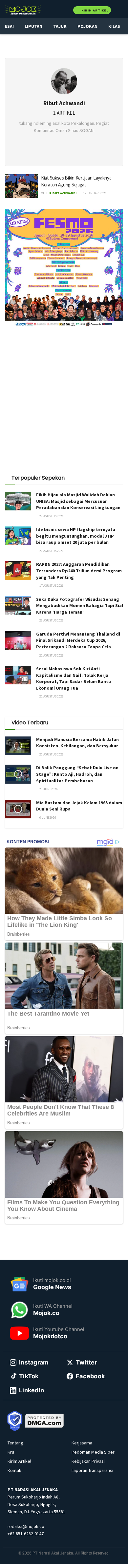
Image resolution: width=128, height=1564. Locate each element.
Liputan (33, 26)
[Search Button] (120, 10)
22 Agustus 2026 (51, 516)
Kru (11, 1452)
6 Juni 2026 (47, 817)
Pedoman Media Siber (93, 1452)
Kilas (114, 26)
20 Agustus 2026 (51, 551)
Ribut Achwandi (62, 193)
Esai (9, 26)
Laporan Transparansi (92, 1470)
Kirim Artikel (94, 10)
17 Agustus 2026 (51, 585)
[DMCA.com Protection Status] (44, 1420)
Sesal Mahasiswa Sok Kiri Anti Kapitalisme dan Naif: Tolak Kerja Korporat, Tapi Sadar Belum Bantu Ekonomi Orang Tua (73, 678)
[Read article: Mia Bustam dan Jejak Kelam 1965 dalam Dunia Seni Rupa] (18, 809)
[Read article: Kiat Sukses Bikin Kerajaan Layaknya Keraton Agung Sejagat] (21, 186)
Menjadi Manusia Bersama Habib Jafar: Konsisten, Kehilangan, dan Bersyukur (77, 742)
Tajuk (60, 26)
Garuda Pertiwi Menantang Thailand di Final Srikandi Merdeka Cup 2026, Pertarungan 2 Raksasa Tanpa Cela (78, 640)
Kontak (14, 1470)
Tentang (15, 1443)
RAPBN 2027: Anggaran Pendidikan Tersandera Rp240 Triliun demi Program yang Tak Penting (79, 570)
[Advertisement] (64, 398)
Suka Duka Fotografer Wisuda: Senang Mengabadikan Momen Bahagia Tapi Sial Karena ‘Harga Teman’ (79, 605)
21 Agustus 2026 (51, 696)
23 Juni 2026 (48, 789)
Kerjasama (82, 1443)
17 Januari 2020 (94, 193)
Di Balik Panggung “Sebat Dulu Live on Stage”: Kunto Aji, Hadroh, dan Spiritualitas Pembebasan (77, 774)
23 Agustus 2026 (51, 620)
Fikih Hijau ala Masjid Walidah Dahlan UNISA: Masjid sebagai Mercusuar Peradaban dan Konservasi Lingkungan (78, 501)
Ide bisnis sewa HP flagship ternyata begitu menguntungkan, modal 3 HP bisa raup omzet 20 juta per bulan (75, 535)
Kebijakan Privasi (88, 1461)
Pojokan (87, 26)
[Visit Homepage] (23, 9)
